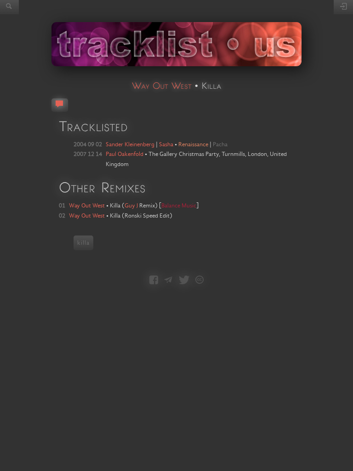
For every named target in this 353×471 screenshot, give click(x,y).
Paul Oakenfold (124, 154)
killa (83, 243)
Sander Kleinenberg (130, 144)
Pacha (220, 144)
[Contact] (168, 281)
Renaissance (193, 144)
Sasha (166, 144)
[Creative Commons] (199, 281)
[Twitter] (184, 281)
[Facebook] (153, 281)
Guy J (131, 205)
